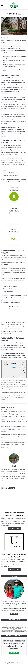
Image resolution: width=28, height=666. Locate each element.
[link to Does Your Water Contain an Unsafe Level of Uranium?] (14, 541)
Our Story (14, 614)
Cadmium (14, 376)
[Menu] (2, 5)
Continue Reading (14, 528)
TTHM (13, 367)
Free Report (14, 653)
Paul (14, 466)
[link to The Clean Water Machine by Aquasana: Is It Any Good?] (14, 500)
